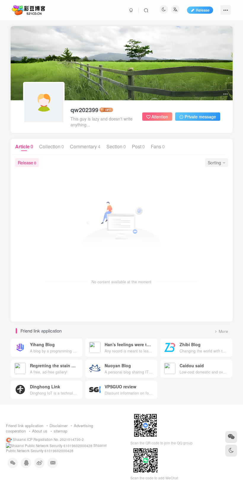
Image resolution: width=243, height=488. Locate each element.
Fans (158, 146)
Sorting (214, 163)
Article (24, 146)
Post (138, 146)
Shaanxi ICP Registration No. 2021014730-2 (48, 439)
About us (39, 431)
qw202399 (84, 110)
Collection (51, 146)
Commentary (85, 146)
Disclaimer (58, 425)
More (223, 331)
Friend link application (24, 425)
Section (116, 146)
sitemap (60, 431)
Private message (200, 117)
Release (27, 163)
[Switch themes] (231, 451)
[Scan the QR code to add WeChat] (231, 437)
